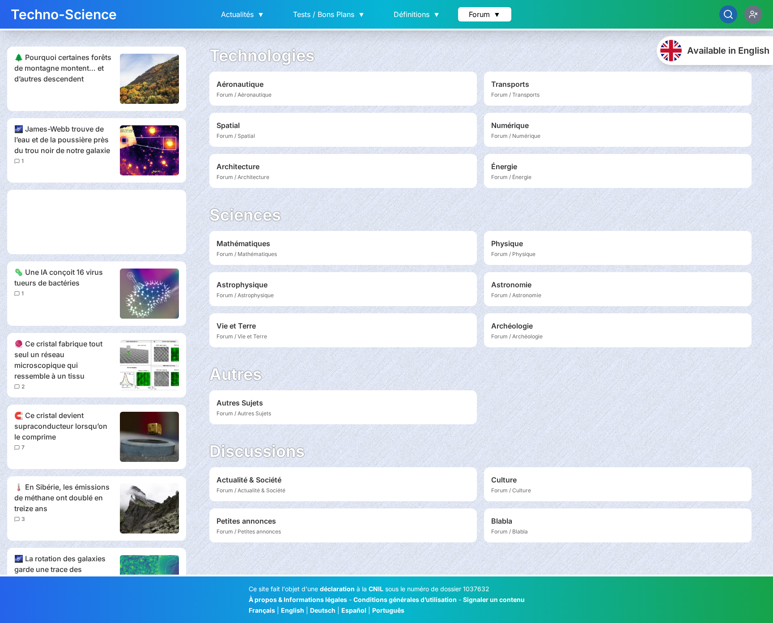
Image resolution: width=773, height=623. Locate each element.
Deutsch (323, 610)
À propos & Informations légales (298, 599)
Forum (485, 14)
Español (353, 610)
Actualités (242, 14)
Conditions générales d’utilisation (405, 599)
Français (262, 610)
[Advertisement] (96, 222)
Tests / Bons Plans (329, 14)
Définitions (417, 14)
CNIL (376, 589)
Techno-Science (64, 14)
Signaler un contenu (494, 599)
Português (388, 610)
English (292, 610)
